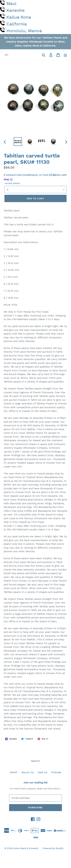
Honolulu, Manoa (24, 30)
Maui (11, 3)
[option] (18, 141)
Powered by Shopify (53, 848)
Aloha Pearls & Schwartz (25, 848)
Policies (56, 772)
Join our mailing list (35, 782)
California (16, 23)
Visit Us (42, 772)
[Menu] (65, 55)
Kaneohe (15, 10)
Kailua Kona (18, 17)
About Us (27, 772)
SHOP (13, 772)
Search (35, 760)
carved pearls (12, 183)
